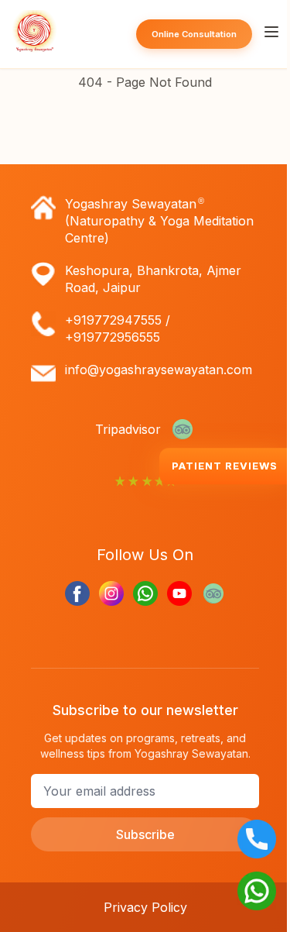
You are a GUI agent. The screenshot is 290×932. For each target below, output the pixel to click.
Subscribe (145, 834)
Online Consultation (194, 34)
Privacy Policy (145, 907)
